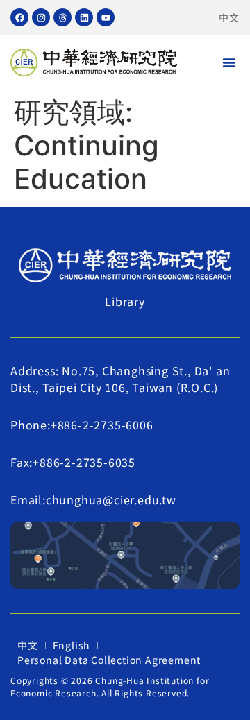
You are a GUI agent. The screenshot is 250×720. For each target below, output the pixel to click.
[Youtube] (106, 17)
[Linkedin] (84, 17)
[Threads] (62, 17)
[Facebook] (19, 17)
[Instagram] (41, 17)
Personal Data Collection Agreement (109, 660)
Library (125, 301)
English (72, 645)
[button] (229, 62)
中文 (229, 17)
